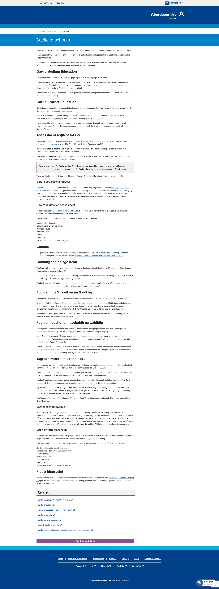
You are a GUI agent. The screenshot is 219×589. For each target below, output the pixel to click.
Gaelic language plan (46, 505)
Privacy (125, 559)
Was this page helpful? (85, 541)
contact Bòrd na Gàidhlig (110, 253)
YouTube (122, 566)
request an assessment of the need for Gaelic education (67, 211)
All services (46, 3)
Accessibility (98, 559)
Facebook (82, 566)
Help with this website (77, 559)
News (136, 559)
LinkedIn (107, 566)
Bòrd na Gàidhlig (82, 191)
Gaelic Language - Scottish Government (55, 500)
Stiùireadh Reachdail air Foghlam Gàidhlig (77, 415)
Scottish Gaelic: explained (50, 525)
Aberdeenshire (174, 3)
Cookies (112, 559)
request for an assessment (48, 144)
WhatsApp (138, 566)
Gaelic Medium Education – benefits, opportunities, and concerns (65, 530)
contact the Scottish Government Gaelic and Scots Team (99, 256)
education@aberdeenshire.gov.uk (55, 240)
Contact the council (153, 559)
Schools (66, 31)
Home (38, 31)
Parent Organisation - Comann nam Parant (56, 510)
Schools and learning (52, 31)
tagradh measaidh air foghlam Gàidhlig (66, 436)
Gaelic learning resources (49, 520)
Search (60, 3)
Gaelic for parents (46, 515)
